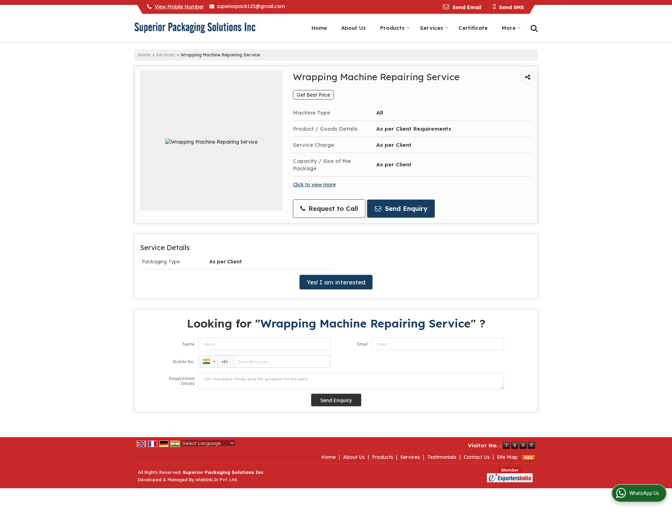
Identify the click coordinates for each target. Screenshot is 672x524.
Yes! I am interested (336, 282)
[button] (179, 7)
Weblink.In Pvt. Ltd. (217, 479)
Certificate (473, 28)
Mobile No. (184, 362)
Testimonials (441, 457)
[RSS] (529, 457)
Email (362, 344)
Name (189, 344)
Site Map (507, 457)
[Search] (533, 27)
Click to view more (314, 184)
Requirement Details (182, 381)
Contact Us (477, 457)
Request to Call (332, 209)
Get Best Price (313, 95)
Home (319, 28)
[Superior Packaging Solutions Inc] (194, 28)
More (509, 28)
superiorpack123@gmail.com (251, 6)
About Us (353, 28)
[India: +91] (208, 361)
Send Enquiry (405, 209)
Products (392, 28)
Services (431, 28)
